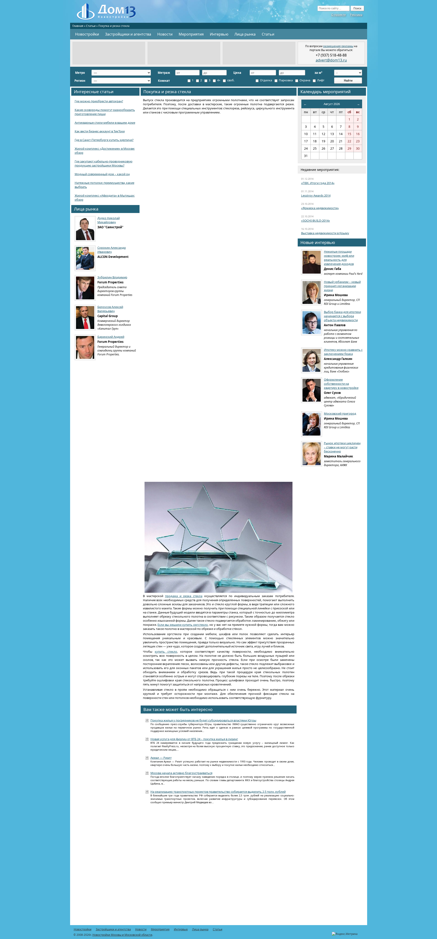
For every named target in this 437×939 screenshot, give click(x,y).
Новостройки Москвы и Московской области (122, 935)
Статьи (91, 26)
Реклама (356, 15)
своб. (230, 80)
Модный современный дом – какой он (102, 174)
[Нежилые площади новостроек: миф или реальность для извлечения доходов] (311, 262)
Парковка (285, 80)
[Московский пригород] (311, 424)
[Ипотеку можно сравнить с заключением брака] (311, 360)
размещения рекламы (338, 46)
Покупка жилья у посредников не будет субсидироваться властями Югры (203, 720)
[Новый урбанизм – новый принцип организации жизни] (311, 292)
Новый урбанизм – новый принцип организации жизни (342, 286)
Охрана (304, 80)
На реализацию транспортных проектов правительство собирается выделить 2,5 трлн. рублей (218, 792)
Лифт (320, 80)
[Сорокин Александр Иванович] (85, 258)
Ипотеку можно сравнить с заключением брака (343, 352)
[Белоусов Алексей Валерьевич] (85, 317)
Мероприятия (191, 34)
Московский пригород (340, 413)
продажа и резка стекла (183, 596)
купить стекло (166, 651)
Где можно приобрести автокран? (99, 101)
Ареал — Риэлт (161, 758)
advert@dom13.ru (331, 60)
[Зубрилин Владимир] (85, 288)
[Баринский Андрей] (85, 347)
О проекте (338, 15)
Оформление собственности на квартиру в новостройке (341, 383)
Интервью (219, 34)
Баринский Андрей (110, 337)
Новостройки (87, 34)
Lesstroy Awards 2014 (315, 195)
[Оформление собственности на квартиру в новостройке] (311, 390)
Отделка (265, 80)
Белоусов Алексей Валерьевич (110, 309)
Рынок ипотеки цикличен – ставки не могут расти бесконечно (342, 447)
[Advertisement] (108, 53)
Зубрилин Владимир (112, 277)
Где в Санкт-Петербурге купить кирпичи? (104, 140)
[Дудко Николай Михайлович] (85, 228)
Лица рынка (245, 34)
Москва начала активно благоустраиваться (181, 773)
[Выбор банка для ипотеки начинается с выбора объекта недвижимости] (311, 322)
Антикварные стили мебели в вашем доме (105, 123)
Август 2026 (332, 104)
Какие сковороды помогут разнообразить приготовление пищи (105, 112)
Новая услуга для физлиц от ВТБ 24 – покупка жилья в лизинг (194, 739)
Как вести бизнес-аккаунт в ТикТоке (100, 131)
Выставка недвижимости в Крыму (325, 233)
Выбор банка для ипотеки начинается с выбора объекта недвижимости (342, 316)
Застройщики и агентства (128, 34)
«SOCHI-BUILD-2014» (315, 220)
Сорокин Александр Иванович (111, 250)
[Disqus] (218, 867)
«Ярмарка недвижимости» (320, 208)
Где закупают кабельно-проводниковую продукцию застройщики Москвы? (103, 163)
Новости (165, 34)
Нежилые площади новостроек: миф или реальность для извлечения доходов (339, 257)
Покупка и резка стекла (167, 91)
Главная (77, 26)
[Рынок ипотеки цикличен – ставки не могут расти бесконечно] (311, 454)
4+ (218, 80)
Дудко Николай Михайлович (108, 220)
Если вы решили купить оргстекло (183, 625)
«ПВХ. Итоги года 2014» (318, 183)
